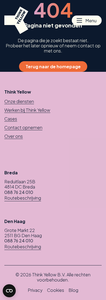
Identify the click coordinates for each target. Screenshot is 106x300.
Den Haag (14, 221)
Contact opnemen (23, 127)
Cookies (55, 290)
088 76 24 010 (18, 192)
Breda (11, 172)
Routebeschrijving (22, 198)
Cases (10, 119)
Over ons (13, 136)
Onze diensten (19, 101)
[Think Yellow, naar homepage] (16, 20)
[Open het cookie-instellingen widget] (9, 290)
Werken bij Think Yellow (27, 110)
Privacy (35, 290)
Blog (73, 290)
